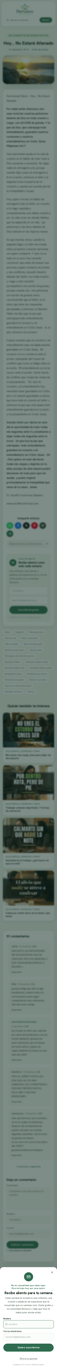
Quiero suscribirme (28, 1347)
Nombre (7, 1319)
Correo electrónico (12, 1331)
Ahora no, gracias (28, 1358)
